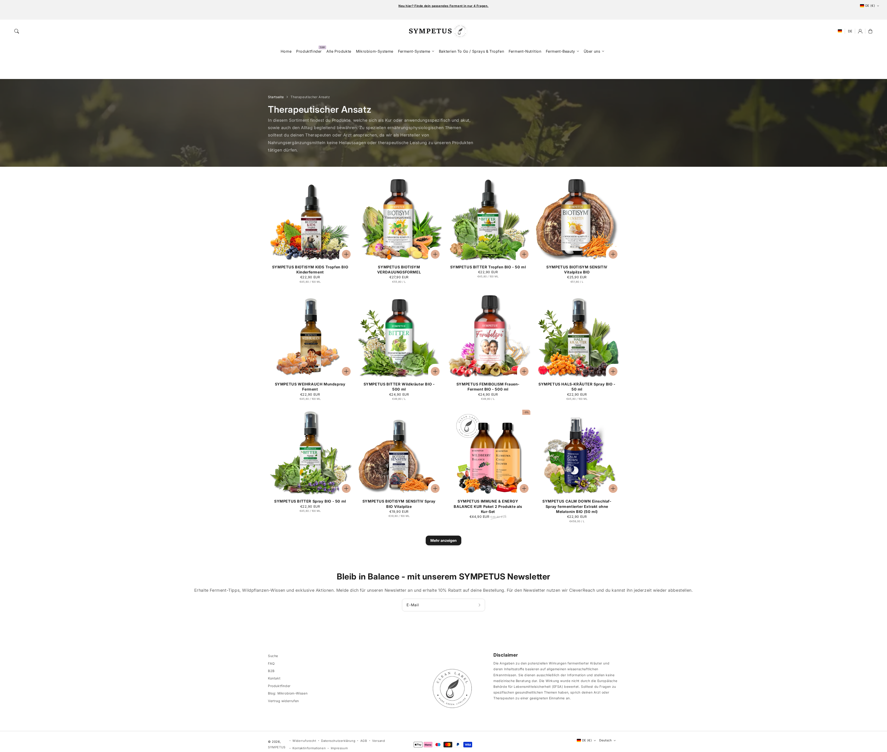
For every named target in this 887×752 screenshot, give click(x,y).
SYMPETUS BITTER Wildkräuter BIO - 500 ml (399, 386)
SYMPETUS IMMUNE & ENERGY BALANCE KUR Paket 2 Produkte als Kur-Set (488, 506)
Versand (378, 741)
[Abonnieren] (480, 605)
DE (850, 31)
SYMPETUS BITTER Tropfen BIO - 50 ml (488, 267)
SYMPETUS (277, 747)
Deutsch (605, 740)
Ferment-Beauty (560, 51)
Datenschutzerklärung (338, 741)
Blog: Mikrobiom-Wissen (287, 693)
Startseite (276, 97)
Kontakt (274, 678)
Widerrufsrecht (304, 741)
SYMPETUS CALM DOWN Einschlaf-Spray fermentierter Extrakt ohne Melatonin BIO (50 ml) (576, 506)
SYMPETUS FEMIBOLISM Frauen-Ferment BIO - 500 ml (487, 386)
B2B (271, 671)
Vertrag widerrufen (283, 701)
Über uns (592, 51)
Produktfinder (279, 686)
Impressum (339, 748)
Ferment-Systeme (414, 51)
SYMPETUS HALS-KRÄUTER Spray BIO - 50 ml (576, 386)
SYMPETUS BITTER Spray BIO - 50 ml (310, 501)
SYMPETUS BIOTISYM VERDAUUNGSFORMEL (399, 269)
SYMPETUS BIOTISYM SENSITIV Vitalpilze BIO (577, 269)
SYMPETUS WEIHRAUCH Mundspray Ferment (310, 386)
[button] (17, 31)
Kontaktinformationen (309, 748)
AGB (363, 741)
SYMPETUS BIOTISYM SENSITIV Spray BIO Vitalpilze (399, 504)
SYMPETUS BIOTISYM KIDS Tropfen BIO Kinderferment (310, 269)
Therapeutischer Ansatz (310, 97)
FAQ (271, 663)
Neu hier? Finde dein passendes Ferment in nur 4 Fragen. (443, 6)
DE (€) (870, 5)
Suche (273, 656)
